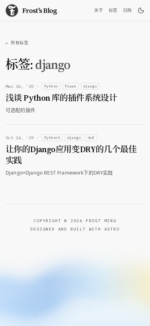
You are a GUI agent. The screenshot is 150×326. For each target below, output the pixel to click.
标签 (113, 10)
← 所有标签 (17, 42)
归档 (127, 10)
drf (91, 137)
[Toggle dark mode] (140, 10)
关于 (98, 10)
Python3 (52, 137)
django (90, 86)
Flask (70, 86)
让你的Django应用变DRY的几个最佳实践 (71, 155)
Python (51, 86)
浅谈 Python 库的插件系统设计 (61, 98)
